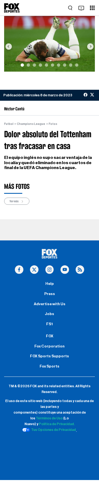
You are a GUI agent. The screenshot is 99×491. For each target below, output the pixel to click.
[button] (8, 46)
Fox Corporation (49, 346)
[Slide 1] (22, 65)
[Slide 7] (58, 65)
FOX (49, 336)
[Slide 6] (52, 65)
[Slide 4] (40, 65)
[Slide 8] (64, 65)
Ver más (14, 201)
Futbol (8, 123)
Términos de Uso (49, 418)
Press (49, 294)
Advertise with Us (49, 304)
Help (49, 284)
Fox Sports (49, 366)
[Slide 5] (46, 65)
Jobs (49, 314)
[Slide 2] (28, 65)
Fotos (53, 123)
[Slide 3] (34, 65)
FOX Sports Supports (49, 356)
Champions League (31, 123)
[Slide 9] (70, 65)
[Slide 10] (76, 65)
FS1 (49, 324)
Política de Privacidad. (57, 424)
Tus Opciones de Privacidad (53, 429)
